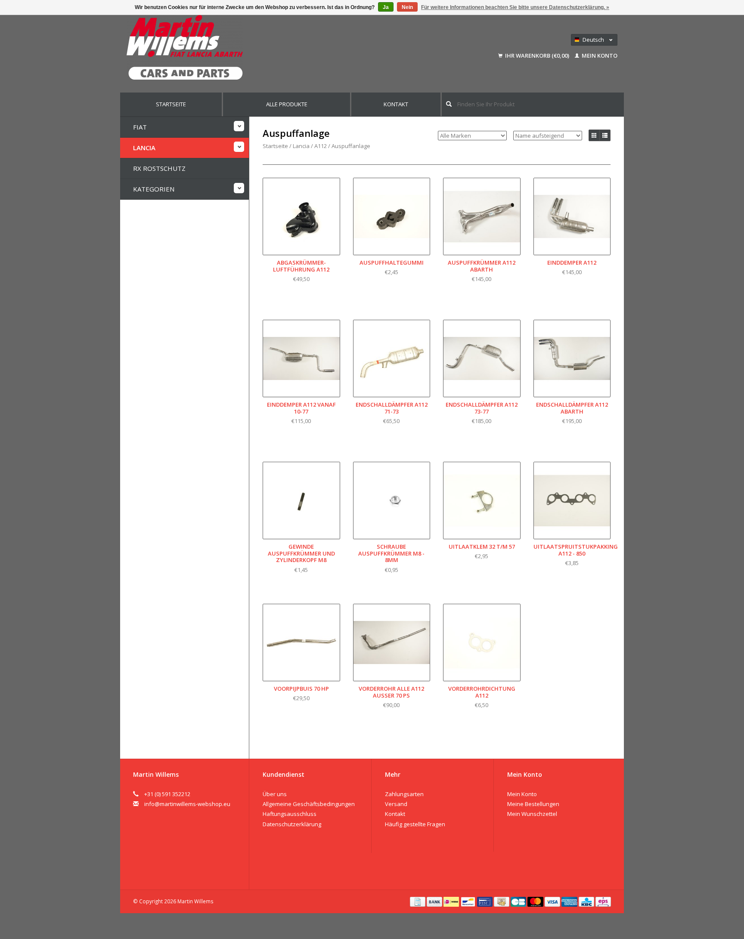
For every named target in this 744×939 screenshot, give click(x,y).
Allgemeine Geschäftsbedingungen (309, 804)
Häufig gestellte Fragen (415, 824)
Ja (386, 7)
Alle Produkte (286, 104)
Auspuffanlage (351, 146)
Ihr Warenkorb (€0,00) (537, 55)
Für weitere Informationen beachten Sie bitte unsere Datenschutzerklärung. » (515, 7)
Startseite (171, 104)
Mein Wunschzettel (532, 814)
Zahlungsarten (404, 794)
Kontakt (396, 104)
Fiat (140, 127)
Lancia (144, 147)
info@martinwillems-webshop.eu (187, 804)
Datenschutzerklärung (292, 824)
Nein (407, 7)
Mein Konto (598, 55)
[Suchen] (449, 104)
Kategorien (153, 189)
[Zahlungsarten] (418, 901)
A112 (320, 146)
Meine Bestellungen (533, 804)
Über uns (275, 794)
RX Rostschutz (159, 168)
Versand (396, 804)
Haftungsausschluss (289, 814)
